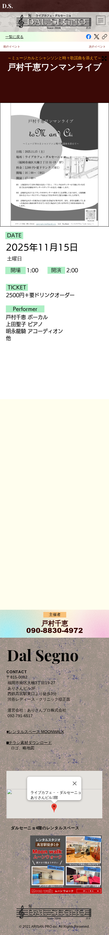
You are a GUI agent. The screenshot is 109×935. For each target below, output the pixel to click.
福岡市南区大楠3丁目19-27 (31, 682)
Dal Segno (43, 654)
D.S (6, 6)
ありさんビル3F (22, 688)
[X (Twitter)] (96, 36)
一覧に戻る (14, 36)
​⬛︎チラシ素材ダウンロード (29, 742)
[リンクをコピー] (104, 36)
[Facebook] (88, 36)
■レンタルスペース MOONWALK (35, 731)
